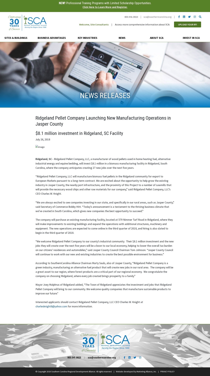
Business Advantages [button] (52, 38)
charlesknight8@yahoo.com (51, 306)
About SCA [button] (157, 38)
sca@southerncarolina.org (158, 16)
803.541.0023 (131, 16)
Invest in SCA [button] (191, 38)
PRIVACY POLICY (167, 371)
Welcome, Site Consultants (94, 24)
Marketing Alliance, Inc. (147, 371)
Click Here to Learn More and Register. (105, 7)
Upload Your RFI (187, 24)
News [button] (122, 38)
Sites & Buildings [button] (16, 38)
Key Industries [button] (88, 38)
